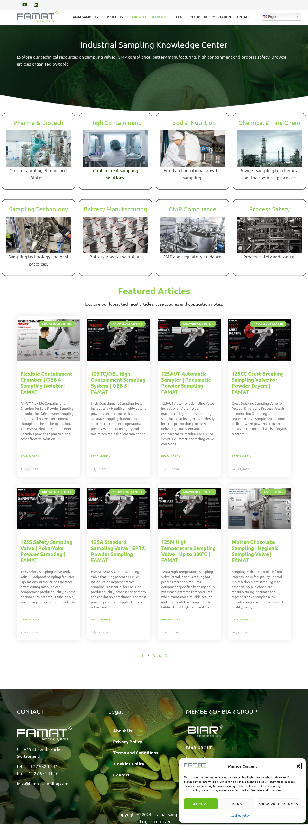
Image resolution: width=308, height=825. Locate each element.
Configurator (188, 17)
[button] (298, 766)
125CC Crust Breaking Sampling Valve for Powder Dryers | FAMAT (258, 382)
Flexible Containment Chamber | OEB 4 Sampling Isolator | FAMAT (46, 382)
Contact (242, 17)
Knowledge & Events (149, 17)
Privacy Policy (127, 741)
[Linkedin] (36, 5)
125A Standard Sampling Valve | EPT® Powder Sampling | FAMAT (118, 551)
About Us (122, 730)
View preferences (278, 803)
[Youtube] (25, 5)
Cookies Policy (240, 815)
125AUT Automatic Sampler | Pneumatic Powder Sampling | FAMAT (186, 382)
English (272, 17)
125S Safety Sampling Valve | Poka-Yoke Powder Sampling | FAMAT (46, 551)
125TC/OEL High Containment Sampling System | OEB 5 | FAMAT (118, 382)
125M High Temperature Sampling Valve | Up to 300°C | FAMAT (188, 551)
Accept (200, 803)
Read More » (30, 456)
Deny (237, 803)
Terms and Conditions (135, 752)
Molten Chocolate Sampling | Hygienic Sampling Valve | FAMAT (255, 551)
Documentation (217, 17)
